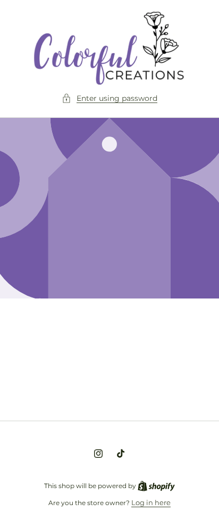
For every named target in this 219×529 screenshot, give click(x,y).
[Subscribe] (188, 386)
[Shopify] (156, 485)
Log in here (151, 502)
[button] (109, 98)
